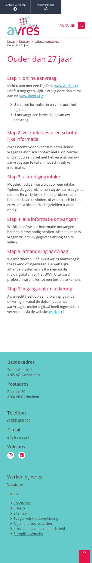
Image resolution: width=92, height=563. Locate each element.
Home (11, 41)
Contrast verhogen (15, 4)
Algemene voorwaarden (32, 523)
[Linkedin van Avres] (21, 455)
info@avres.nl (18, 437)
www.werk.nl (64, 85)
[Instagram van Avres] (10, 455)
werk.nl (55, 311)
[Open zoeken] (81, 25)
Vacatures (15, 484)
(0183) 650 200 (18, 420)
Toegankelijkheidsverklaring (35, 518)
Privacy (19, 508)
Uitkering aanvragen (47, 41)
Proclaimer (22, 503)
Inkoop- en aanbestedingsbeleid (39, 528)
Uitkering (24, 41)
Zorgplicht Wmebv (28, 533)
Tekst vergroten (46, 4)
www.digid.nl (29, 96)
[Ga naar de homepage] (23, 25)
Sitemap (20, 513)
